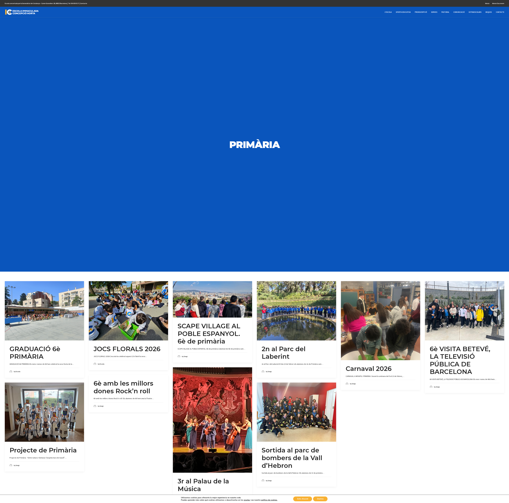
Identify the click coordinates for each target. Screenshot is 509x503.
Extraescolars (475, 12)
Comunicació (459, 12)
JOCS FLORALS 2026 (127, 349)
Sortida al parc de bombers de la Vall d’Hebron (292, 457)
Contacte (83, 3)
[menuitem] (488, 3)
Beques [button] (489, 12)
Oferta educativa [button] (403, 12)
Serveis (434, 12)
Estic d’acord (302, 499)
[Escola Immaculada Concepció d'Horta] (22, 12)
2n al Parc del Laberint (284, 352)
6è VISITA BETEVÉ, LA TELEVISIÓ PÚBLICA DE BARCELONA (460, 360)
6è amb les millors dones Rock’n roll (123, 387)
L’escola (388, 12)
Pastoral (445, 12)
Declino (320, 499)
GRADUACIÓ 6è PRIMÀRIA (35, 352)
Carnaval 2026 (369, 368)
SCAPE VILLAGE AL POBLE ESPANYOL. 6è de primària (209, 333)
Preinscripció (421, 12)
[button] (44, 310)
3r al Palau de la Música (203, 485)
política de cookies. (269, 500)
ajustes (247, 500)
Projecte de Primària (43, 450)
